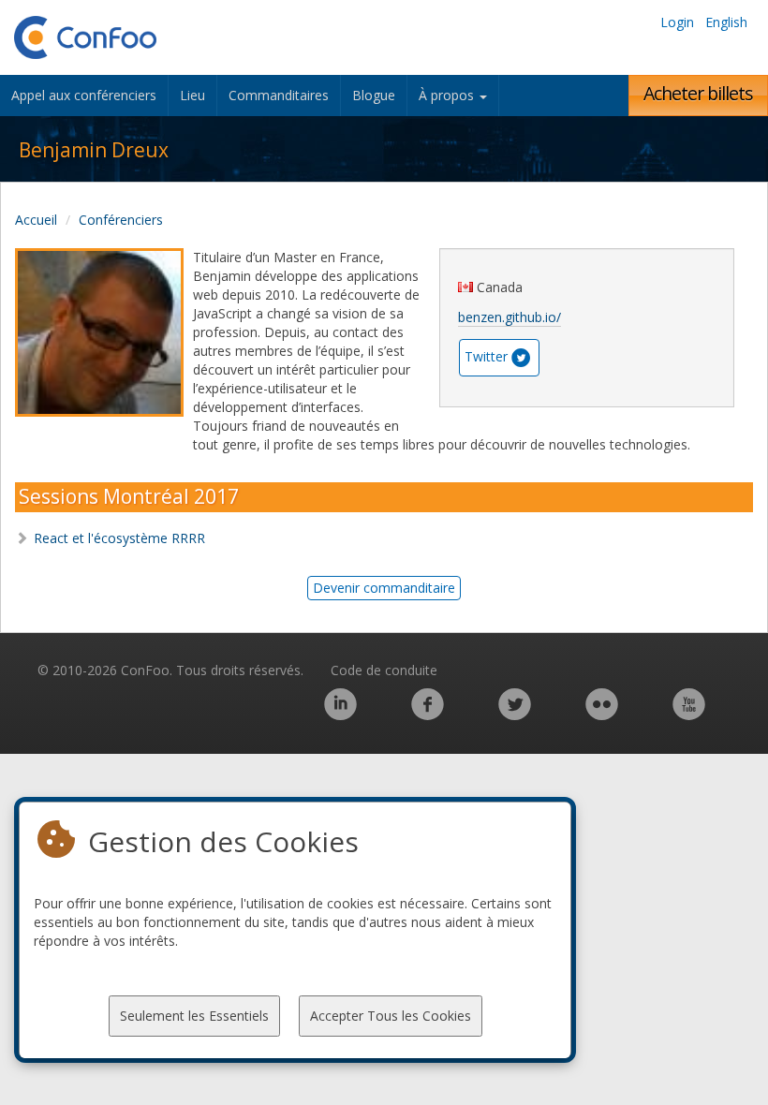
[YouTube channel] (689, 714)
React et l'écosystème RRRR (119, 538)
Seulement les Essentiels (194, 1015)
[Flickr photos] (601, 714)
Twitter (486, 356)
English (726, 22)
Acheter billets (698, 93)
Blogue (373, 95)
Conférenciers (121, 219)
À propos (448, 95)
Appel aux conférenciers (83, 95)
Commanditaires (279, 95)
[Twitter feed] (514, 714)
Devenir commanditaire (384, 588)
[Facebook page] (427, 714)
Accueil (36, 219)
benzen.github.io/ (509, 317)
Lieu (192, 95)
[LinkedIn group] (340, 714)
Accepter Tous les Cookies (390, 1015)
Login (677, 22)
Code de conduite (384, 670)
